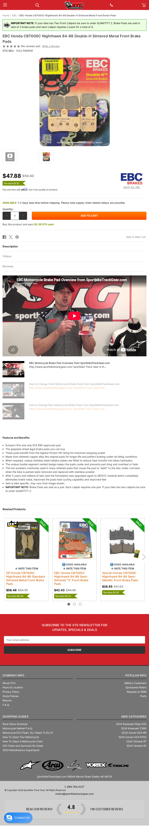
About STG (9, 683)
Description (10, 246)
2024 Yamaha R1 (136, 745)
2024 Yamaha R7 (136, 741)
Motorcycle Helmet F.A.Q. (18, 728)
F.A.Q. (6, 704)
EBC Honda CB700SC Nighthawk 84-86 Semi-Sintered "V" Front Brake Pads (71, 578)
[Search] (37, 5)
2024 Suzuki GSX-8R (134, 732)
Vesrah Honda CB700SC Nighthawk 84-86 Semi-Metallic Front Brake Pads (120, 576)
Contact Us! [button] (22, 817)
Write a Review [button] (51, 46)
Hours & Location (13, 687)
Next (143, 556)
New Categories (134, 716)
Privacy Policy (11, 691)
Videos (7, 256)
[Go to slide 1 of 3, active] (68, 604)
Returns (7, 700)
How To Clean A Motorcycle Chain (23, 741)
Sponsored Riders (135, 687)
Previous (5, 556)
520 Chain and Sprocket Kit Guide (23, 745)
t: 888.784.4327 (74, 786)
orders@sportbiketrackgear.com (74, 793)
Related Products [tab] (14, 509)
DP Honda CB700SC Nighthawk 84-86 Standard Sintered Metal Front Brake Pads (25, 578)
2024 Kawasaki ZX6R (133, 728)
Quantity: (8, 209)
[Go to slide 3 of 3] (80, 604)
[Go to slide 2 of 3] (74, 604)
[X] (11, 237)
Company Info (13, 675)
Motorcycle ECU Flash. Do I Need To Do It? (28, 732)
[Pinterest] (17, 237)
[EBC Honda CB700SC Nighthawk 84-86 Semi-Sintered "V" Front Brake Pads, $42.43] (74, 540)
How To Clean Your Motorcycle (21, 737)
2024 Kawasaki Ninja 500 (131, 724)
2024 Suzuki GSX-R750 (132, 737)
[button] (18, 818)
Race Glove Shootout (15, 724)
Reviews (8, 266)
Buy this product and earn (29, 224)
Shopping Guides (16, 716)
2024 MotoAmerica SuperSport (21, 750)
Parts (143, 696)
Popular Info (135, 675)
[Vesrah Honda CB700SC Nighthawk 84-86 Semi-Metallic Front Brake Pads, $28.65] (122, 540)
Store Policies (11, 696)
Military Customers (135, 683)
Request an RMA (136, 691)
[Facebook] (4, 237)
